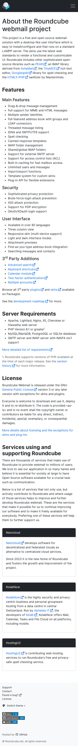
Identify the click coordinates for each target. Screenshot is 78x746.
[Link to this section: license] (24, 378)
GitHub (23, 734)
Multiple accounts (20, 282)
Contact (7, 691)
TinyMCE (50, 68)
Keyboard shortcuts (21, 269)
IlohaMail (27, 68)
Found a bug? (10, 694)
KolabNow (13, 587)
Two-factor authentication (26, 278)
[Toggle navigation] (73, 6)
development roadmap (29, 301)
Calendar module (19, 273)
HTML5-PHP (15, 77)
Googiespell (20, 73)
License (6, 698)
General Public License (17, 389)
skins (54, 289)
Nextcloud (13, 532)
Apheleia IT (41, 610)
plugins (35, 289)
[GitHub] (10, 713)
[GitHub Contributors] (13, 717)
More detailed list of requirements (25, 349)
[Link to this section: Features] (27, 90)
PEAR (39, 64)
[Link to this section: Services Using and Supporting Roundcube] (63, 453)
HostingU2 (13, 643)
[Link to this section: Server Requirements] (58, 313)
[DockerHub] (10, 721)
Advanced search (20, 265)
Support (7, 687)
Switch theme (15, 705)
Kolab (30, 615)
